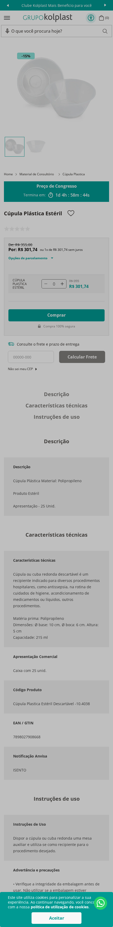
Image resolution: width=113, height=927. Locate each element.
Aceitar (56, 918)
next (105, 5)
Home (8, 174)
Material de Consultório (36, 174)
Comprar (56, 315)
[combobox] (59, 31)
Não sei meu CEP (20, 369)
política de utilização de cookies (60, 906)
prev (8, 5)
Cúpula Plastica (74, 174)
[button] (7, 31)
